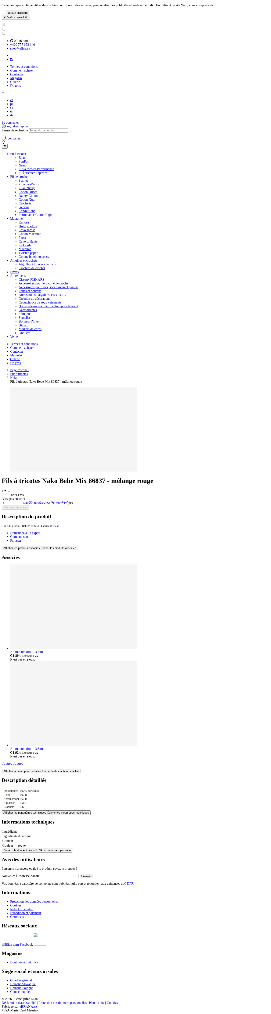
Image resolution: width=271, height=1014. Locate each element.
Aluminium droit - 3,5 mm (27, 748)
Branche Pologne (21, 988)
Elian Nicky (27, 188)
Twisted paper (28, 253)
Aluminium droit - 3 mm (26, 652)
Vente (14, 336)
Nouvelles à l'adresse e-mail (21, 876)
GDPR (129, 883)
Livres (14, 272)
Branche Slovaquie (23, 984)
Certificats (17, 917)
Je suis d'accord (18, 12)
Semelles (24, 317)
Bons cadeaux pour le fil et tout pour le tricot (48, 306)
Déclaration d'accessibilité (19, 1002)
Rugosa (24, 222)
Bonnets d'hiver (29, 321)
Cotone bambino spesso (34, 256)
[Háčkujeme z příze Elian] (17, 944)
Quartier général (21, 980)
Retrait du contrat (21, 909)
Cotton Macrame (30, 234)
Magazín (16, 78)
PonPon (24, 161)
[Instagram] (11, 59)
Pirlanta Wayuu (29, 184)
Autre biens (18, 275)
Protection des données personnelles (34, 901)
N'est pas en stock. (15, 507)
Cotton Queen (28, 192)
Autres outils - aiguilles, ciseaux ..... (42, 295)
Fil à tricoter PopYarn (33, 173)
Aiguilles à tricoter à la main (37, 264)
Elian (22, 157)
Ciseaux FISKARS (31, 279)
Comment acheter (22, 70)
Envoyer (86, 876)
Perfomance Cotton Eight (36, 215)
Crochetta (25, 203)
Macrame (16, 218)
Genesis (24, 207)
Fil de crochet (19, 176)
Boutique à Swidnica (24, 962)
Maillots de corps (30, 329)
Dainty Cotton (28, 195)
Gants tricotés (28, 310)
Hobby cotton (28, 226)
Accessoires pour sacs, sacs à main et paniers (48, 287)
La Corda (25, 245)
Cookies (15, 905)
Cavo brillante (28, 241)
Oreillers (24, 333)
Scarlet (23, 180)
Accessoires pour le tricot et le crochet (44, 283)
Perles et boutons (30, 291)
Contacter (16, 74)
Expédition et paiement (25, 913)
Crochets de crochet (32, 268)
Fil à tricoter (18, 154)
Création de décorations (34, 298)
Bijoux (23, 325)
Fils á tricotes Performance (36, 169)
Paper (22, 237)
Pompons (25, 314)
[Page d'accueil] (15, 126)
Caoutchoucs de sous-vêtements (40, 302)
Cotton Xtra (27, 199)
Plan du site (96, 1002)
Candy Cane (27, 211)
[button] (3, 93)
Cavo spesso (27, 230)
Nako (22, 165)
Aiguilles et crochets (23, 260)
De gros (15, 85)
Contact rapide (20, 991)
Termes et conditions (24, 66)
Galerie (15, 82)
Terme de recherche (15, 130)
